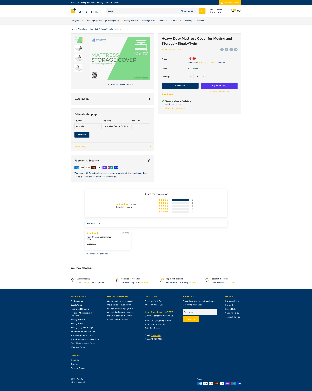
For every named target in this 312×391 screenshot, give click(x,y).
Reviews (200, 20)
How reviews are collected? (97, 254)
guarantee (143, 282)
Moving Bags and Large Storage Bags (103, 20)
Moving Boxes (148, 20)
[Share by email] (236, 49)
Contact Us (176, 20)
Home (73, 29)
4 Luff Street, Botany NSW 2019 (159, 312)
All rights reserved (78, 382)
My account (216, 12)
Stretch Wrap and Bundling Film (85, 339)
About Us (163, 20)
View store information (175, 108)
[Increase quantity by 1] (203, 76)
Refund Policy (80, 146)
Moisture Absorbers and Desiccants (81, 314)
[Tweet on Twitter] (231, 49)
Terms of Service (232, 317)
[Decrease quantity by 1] (190, 76)
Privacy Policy (231, 305)
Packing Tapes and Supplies (83, 331)
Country (78, 121)
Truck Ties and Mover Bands (83, 343)
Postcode (136, 121)
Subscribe (190, 319)
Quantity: (166, 76)
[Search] (202, 11)
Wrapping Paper (78, 347)
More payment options (219, 91)
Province (107, 121)
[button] (168, 94)
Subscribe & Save (232, 2)
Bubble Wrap (76, 305)
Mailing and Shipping (80, 309)
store (233, 282)
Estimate (82, 134)
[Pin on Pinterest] (226, 49)
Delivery (189, 20)
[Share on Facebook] (222, 49)
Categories (75, 20)
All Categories (77, 301)
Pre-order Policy (232, 301)
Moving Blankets (131, 20)
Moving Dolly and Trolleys (82, 327)
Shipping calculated (207, 62)
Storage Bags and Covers (82, 335)
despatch (87, 282)
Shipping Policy (232, 313)
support (192, 282)
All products (82, 29)
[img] (92, 233)
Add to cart (180, 85)
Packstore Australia (171, 50)
